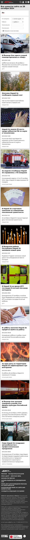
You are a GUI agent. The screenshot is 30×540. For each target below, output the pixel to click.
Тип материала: (5, 18)
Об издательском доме (16, 473)
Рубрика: (4, 21)
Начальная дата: (6, 25)
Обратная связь (16, 476)
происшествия (7, 184)
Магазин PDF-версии (8, 478)
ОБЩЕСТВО (5, 104)
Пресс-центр (5, 476)
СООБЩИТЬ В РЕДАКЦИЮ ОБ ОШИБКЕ (12, 491)
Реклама (4, 473)
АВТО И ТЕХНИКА (7, 464)
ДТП (3, 68)
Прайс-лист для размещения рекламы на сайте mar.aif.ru (14, 484)
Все (3, 12)
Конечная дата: (5, 28)
